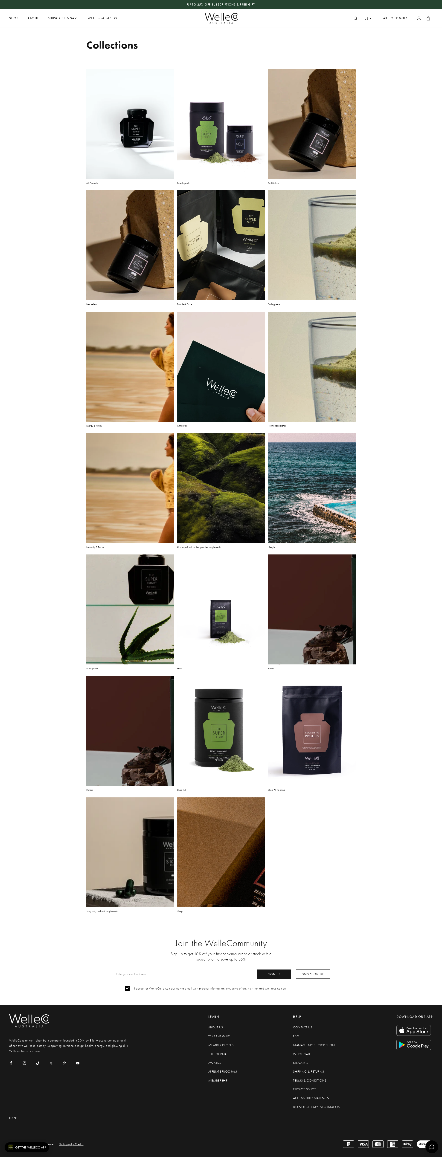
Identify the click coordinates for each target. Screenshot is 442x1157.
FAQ (296, 1036)
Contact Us (302, 1027)
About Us (215, 1027)
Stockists (300, 1063)
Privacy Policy (304, 1089)
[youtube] (78, 1063)
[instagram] (24, 1063)
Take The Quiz (219, 1036)
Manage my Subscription (314, 1045)
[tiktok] (38, 1063)
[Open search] (355, 18)
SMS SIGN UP (313, 974)
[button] (27, 1147)
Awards (214, 1063)
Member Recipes (221, 1045)
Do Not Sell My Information (316, 1107)
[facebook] (11, 1063)
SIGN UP (274, 974)
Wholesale (302, 1054)
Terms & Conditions (309, 1080)
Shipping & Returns (308, 1071)
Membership (218, 1080)
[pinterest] (64, 1063)
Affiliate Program (222, 1071)
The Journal (218, 1054)
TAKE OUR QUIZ (394, 18)
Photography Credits (71, 1144)
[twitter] (51, 1063)
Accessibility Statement (312, 1098)
